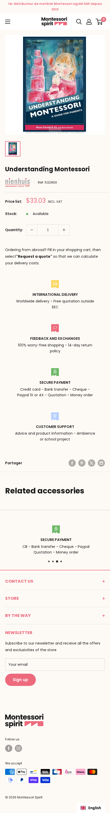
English (94, 807)
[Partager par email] (101, 463)
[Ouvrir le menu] (7, 22)
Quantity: (14, 229)
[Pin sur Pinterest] (81, 463)
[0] (99, 22)
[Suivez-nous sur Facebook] (8, 748)
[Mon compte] (89, 22)
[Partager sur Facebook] (72, 463)
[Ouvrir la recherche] (79, 22)
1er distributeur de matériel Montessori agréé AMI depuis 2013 (55, 7)
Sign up (20, 679)
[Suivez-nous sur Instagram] (18, 748)
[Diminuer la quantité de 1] (31, 229)
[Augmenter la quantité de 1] (64, 229)
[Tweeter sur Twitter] (91, 463)
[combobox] (91, 808)
